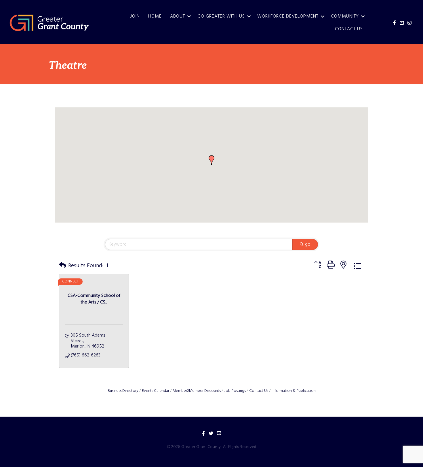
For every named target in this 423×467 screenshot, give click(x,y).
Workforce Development (288, 16)
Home (155, 16)
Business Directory (123, 391)
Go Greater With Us (221, 16)
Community (345, 16)
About (177, 16)
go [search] (307, 244)
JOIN (135, 16)
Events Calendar (155, 391)
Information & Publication (294, 391)
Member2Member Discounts (197, 391)
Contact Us (349, 29)
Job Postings (235, 391)
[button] (211, 160)
